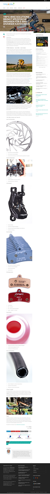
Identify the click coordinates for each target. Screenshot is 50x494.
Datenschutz (42, 492)
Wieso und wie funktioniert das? (25, 434)
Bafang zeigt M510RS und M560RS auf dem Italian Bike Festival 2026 (23, 483)
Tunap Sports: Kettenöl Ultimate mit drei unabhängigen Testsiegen (41, 86)
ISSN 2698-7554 (33, 492)
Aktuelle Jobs (35, 472)
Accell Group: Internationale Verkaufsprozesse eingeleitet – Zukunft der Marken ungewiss (41, 83)
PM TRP (30, 426)
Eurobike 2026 (39, 92)
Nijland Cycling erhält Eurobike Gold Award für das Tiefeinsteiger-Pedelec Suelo (42, 114)
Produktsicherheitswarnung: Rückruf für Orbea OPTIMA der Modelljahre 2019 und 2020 (41, 77)
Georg (8, 26)
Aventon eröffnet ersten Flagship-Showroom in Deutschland (24, 485)
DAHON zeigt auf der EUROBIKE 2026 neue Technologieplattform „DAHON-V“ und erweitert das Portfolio (42, 100)
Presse (34, 467)
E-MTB (29, 78)
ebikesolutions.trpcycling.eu (21, 424)
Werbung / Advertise (36, 468)
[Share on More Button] (29, 431)
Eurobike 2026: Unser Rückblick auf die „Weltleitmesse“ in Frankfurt (40, 106)
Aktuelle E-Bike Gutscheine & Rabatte (7, 0)
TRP (30, 428)
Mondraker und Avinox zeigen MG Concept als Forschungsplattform (41, 95)
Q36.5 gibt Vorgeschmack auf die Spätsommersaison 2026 (40, 80)
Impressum (37, 492)
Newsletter (34, 470)
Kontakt (45, 492)
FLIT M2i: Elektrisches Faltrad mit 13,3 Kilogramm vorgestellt (41, 74)
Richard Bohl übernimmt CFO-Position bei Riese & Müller (41, 88)
